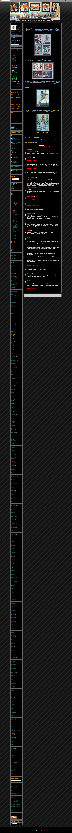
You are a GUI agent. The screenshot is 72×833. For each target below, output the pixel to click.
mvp (11, 542)
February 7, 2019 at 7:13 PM (32, 199)
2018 (13, 241)
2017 (13, 242)
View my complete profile (14, 34)
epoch (12, 400)
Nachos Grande (30, 157)
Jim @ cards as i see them (14, 186)
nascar (12, 544)
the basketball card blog (14, 711)
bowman (12, 327)
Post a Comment (29, 290)
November (14, 203)
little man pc (12, 512)
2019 (13, 201)
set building (12, 632)
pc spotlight (12, 570)
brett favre (12, 334)
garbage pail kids (13, 429)
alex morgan (12, 280)
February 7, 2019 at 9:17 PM (32, 228)
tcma (12, 701)
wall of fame (12, 763)
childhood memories (13, 360)
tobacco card (13, 723)
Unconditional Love (15, 226)
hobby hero (12, 458)
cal (11, 342)
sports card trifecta (13, 661)
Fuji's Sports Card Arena (18, 41)
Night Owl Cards (14, 154)
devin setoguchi (13, 385)
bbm (11, 305)
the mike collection (13, 715)
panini (12, 563)
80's (11, 269)
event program (13, 404)
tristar (12, 744)
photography (13, 574)
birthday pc (12, 313)
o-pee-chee (12, 549)
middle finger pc (13, 526)
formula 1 (12, 422)
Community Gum (30, 213)
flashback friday (13, 414)
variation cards (13, 756)
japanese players (13, 483)
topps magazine (13, 733)
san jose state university (14, 624)
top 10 (12, 726)
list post (12, 509)
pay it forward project (14, 566)
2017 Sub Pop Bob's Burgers (15, 809)
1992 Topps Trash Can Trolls (15, 794)
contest (12, 375)
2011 (13, 249)
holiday (12, 462)
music (12, 541)
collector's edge (13, 370)
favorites (12, 407)
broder (12, 335)
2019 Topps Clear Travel (14, 810)
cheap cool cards (13, 357)
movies (12, 538)
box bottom (12, 328)
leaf (11, 501)
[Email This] (39, 145)
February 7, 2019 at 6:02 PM (32, 168)
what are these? (13, 770)
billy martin (12, 312)
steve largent (13, 683)
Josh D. (28, 230)
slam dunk (12, 646)
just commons (13, 490)
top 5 (12, 727)
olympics (12, 556)
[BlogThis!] (40, 145)
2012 (13, 248)
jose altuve (12, 487)
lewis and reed (13, 508)
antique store (13, 284)
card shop (12, 345)
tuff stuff (12, 745)
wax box (12, 766)
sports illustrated (13, 664)
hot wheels (12, 469)
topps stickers (13, 737)
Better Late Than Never (15, 219)
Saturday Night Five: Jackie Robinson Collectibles (15, 238)
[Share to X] (41, 145)
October (14, 204)
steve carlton (13, 682)
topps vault (12, 740)
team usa (12, 705)
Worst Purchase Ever (15, 215)
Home (42, 295)
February (14, 213)
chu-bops (12, 363)
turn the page (13, 748)
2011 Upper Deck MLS (14, 801)
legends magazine (13, 505)
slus (11, 647)
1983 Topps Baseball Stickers (15, 789)
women (12, 773)
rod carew (12, 607)
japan (12, 480)
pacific (12, 560)
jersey (12, 484)
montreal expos (13, 531)
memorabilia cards (50, 146)
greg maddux (43, 146)
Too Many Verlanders (15, 157)
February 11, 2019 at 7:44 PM (32, 288)
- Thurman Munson (13, 57)
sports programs (13, 668)
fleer (11, 418)
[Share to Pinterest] (43, 145)
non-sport (12, 548)
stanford (12, 675)
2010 (13, 250)
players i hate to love (14, 577)
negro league (13, 545)
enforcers (12, 399)
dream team (12, 393)
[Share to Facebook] (42, 145)
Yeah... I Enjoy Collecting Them (15, 232)
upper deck (12, 755)
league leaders (13, 502)
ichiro (12, 472)
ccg (11, 353)
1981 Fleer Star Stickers (14, 786)
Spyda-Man (29, 273)
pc (11, 567)
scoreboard (12, 629)
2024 (13, 195)
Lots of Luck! (14, 225)
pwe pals (12, 595)
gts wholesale (13, 447)
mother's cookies (13, 534)
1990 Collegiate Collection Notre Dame (16, 793)
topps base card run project (14, 730)
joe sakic (12, 486)
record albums (13, 596)
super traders (13, 693)
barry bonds (12, 295)
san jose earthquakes (14, 618)
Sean (28, 171)
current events (13, 378)
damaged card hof (13, 381)
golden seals (13, 433)
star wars (12, 676)
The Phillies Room (14, 161)
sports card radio (13, 657)
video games (13, 758)
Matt (28, 267)
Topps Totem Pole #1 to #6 (32, 20)
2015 (13, 244)
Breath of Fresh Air (15, 214)
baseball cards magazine (14, 299)
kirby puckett (13, 494)
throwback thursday (13, 719)
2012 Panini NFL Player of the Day (15, 806)
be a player (12, 306)
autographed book (13, 288)
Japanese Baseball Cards (15, 135)
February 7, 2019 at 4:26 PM (32, 160)
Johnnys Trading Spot (31, 151)
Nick (28, 189)
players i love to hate (14, 578)
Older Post (58, 295)
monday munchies (13, 530)
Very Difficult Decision (15, 220)
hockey (12, 461)
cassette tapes (13, 352)
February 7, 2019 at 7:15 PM (32, 205)
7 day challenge (13, 265)
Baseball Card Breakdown (16, 166)
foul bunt (13, 138)
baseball (29, 146)
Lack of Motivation (15, 234)
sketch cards (13, 643)
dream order (12, 392)
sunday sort (12, 690)
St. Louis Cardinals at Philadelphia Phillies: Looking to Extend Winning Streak (16, 163)
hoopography (13, 465)
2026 (13, 193)
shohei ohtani (13, 636)
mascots (12, 520)
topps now (12, 734)
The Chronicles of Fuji (34, 7)
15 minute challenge (13, 255)
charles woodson (13, 356)
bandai (12, 294)
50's (11, 262)
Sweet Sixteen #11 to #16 (50, 20)
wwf (11, 774)
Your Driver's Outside (14, 151)
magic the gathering (13, 515)
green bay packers (13, 443)
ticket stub (12, 722)
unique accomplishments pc (14, 751)
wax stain (12, 769)
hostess (12, 468)
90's (11, 270)
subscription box (13, 687)
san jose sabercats (13, 621)
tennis (12, 708)
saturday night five (13, 625)
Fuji (27, 237)
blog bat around (13, 317)
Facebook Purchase (14, 143)
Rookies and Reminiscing (15, 229)
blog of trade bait (13, 320)
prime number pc (13, 588)
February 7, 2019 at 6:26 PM (32, 187)
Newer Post (27, 295)
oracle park (12, 559)
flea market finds (13, 415)
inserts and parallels (13, 476)
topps (12, 729)
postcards (12, 585)
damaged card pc (13, 382)
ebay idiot (12, 396)
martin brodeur (13, 519)
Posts (13, 178)
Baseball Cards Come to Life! (16, 170)
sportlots (12, 653)
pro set (12, 592)
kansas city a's (13, 491)
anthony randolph (13, 283)
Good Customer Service (15, 217)
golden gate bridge (13, 432)
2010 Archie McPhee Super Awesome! (16, 800)
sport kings (12, 650)
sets (11, 635)
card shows (34, 146)
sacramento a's (13, 614)
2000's (12, 259)
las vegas (12, 498)
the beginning (13, 712)
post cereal (12, 584)
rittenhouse (12, 606)
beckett (12, 309)
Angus (28, 222)
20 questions (13, 258)
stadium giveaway (13, 672)
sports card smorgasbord (14, 658)
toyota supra (13, 741)
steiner (12, 679)
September (14, 205)
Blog (12, 20)
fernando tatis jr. (13, 410)
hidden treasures (13, 454)
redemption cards (13, 599)
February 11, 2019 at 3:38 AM (32, 271)
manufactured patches (14, 516)
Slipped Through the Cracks (15, 228)
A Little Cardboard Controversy (15, 224)
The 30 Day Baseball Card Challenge (20, 20)
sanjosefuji (15, 42)
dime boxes (12, 386)
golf (11, 436)
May (13, 210)
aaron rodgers (13, 273)
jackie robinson (13, 479)
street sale (12, 686)
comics (12, 374)
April (13, 211)
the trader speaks (13, 716)
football (38, 146)
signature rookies (13, 639)
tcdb (11, 700)
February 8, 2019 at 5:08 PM (32, 265)
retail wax (12, 603)
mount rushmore (13, 537)
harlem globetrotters (13, 451)
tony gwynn (56, 146)
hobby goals (12, 457)
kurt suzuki (12, 497)
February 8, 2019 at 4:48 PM (32, 235)
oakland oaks (13, 552)
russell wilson (13, 610)
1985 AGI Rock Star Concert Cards (15, 790)
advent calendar (13, 277)
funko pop (12, 425)
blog (11, 316)
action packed (13, 276)
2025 (13, 194)
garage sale (12, 428)
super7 (12, 694)
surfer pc (12, 697)
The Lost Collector (30, 207)
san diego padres (13, 617)
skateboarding (13, 642)
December (14, 202)
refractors (12, 600)
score (12, 628)
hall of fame (12, 450)
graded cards (13, 440)
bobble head (12, 324)
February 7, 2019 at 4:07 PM (32, 154)
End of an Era (14, 231)
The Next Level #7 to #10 (41, 20)
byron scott (12, 341)
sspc (12, 671)
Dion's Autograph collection (16, 142)
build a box (12, 338)
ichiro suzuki (13, 473)
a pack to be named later (14, 272)
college (12, 371)
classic (12, 364)
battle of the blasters (13, 302)
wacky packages (13, 762)
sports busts (13, 654)
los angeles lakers (13, 513)
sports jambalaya (13, 665)
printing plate (13, 589)
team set (12, 704)
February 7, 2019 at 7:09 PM (32, 194)
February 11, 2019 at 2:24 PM (32, 277)
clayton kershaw (13, 367)
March (14, 212)
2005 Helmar (13, 797)
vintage (12, 759)
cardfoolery (12, 349)
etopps (12, 403)
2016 (13, 243)
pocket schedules (13, 581)
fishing (12, 411)
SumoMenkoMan (30, 196)
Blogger (43, 830)
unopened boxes (13, 752)
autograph (12, 287)
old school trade (13, 555)
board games (13, 323)
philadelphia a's (13, 571)
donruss (12, 389)
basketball (12, 301)
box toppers (12, 331)
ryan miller (12, 613)
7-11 (11, 266)
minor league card (13, 527)
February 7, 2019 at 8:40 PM (32, 220)
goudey (12, 439)
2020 (13, 200)
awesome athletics (13, 291)
